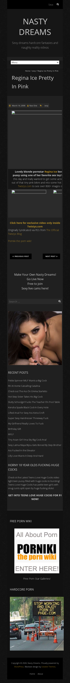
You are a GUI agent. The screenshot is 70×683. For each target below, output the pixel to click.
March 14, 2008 (18, 105)
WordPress (19, 666)
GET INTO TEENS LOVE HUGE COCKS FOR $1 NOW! (35, 497)
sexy (34, 71)
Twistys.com (24, 186)
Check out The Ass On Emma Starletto (27, 391)
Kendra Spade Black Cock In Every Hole (28, 407)
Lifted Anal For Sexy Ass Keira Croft (26, 412)
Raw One (33, 105)
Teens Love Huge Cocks (20, 484)
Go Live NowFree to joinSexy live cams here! (35, 283)
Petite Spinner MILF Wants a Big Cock (27, 380)
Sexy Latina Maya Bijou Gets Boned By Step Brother (34, 445)
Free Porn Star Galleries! (36, 578)
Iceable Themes (48, 666)
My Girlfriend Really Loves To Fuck (25, 423)
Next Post (50, 256)
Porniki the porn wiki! (19, 241)
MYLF (11, 434)
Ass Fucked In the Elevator (21, 450)
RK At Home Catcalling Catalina (24, 385)
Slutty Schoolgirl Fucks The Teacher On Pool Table (34, 402)
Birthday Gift (14, 428)
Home (27, 71)
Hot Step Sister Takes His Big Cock (25, 396)
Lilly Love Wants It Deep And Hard (25, 455)
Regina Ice (51, 171)
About (40, 673)
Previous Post (22, 256)
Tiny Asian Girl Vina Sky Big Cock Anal (27, 439)
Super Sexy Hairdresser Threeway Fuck (28, 418)
